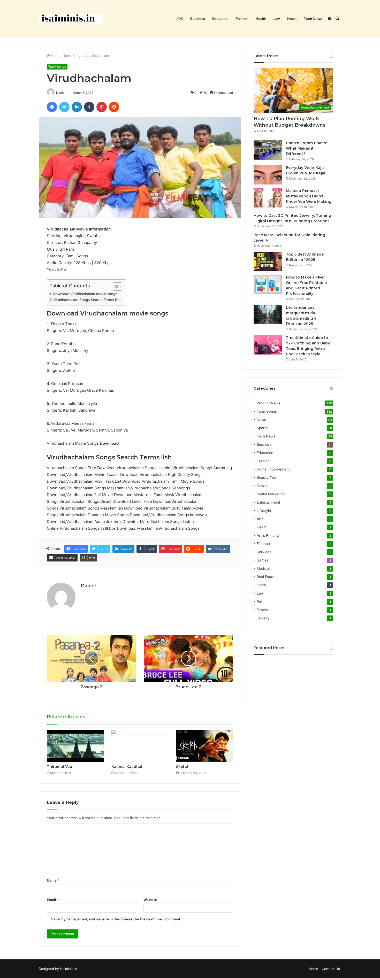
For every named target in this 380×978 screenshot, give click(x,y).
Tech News (313, 19)
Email (53, 900)
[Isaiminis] (71, 19)
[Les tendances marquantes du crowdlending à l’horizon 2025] (268, 314)
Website (150, 900)
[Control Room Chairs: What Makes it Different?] (268, 150)
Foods (262, 585)
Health (261, 19)
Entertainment (268, 502)
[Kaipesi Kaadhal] (139, 746)
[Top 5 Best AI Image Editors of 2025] (268, 261)
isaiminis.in (68, 969)
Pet (259, 601)
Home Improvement (273, 469)
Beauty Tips (267, 477)
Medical (263, 568)
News (292, 19)
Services (264, 552)
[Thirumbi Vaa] (75, 746)
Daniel (88, 586)
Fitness (263, 610)
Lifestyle (264, 511)
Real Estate (266, 577)
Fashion (242, 19)
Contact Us (331, 969)
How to (263, 486)
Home (55, 55)
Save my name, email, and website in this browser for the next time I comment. (116, 919)
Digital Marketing (271, 494)
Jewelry (263, 618)
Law (276, 19)
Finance (263, 544)
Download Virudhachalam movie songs (85, 294)
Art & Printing (268, 535)
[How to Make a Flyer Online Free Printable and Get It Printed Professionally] (268, 284)
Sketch (182, 766)
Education (220, 19)
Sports (262, 428)
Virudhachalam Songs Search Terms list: (87, 300)
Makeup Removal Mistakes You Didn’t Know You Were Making (308, 196)
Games (262, 560)
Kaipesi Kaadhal (126, 766)
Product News (268, 403)
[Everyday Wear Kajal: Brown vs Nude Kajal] (268, 174)
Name (53, 880)
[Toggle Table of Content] (115, 286)
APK (179, 19)
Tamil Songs (72, 55)
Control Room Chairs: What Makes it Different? (306, 148)
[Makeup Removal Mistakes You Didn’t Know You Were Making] (268, 197)
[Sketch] (204, 746)
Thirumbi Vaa (59, 766)
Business (197, 19)
